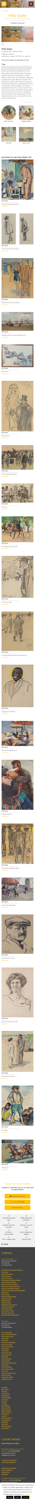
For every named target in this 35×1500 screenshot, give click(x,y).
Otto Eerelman (5, 1276)
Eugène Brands (6, 1398)
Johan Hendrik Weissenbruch (10, 1315)
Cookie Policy (5, 1472)
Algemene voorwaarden (8, 1468)
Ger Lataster (5, 1414)
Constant (4, 1402)
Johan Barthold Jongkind (8, 1282)
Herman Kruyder (6, 1353)
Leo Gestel (4, 1340)
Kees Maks (4, 1357)
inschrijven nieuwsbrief (9, 1460)
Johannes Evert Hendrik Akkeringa (12, 1270)
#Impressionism (7, 71)
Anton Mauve (5, 1294)
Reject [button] (17, 1497)
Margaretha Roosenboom (9, 1305)
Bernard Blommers (7, 1274)
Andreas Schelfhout (7, 1307)
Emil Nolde (4, 1422)
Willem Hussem (6, 1412)
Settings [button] (9, 1497)
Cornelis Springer (6, 1309)
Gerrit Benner (5, 1393)
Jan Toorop (4, 1371)
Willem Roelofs (6, 1303)
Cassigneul (4, 1400)
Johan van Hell (5, 1408)
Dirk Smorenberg (6, 1367)
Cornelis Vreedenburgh (8, 1373)
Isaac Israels (5, 1348)
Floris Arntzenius (6, 1332)
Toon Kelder (5, 1351)
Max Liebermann (6, 1355)
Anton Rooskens (6, 1426)
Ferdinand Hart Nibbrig (8, 1342)
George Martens (6, 1359)
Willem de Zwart (6, 1379)
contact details (18, 1208)
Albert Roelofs (5, 1301)
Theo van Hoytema (7, 1346)
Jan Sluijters (5, 1365)
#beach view (25, 71)
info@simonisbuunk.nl (18, 1196)
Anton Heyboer (6, 1410)
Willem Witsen (6, 1375)
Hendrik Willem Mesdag (8, 1296)
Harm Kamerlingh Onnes (9, 1363)
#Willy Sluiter (6, 67)
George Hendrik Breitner (9, 1334)
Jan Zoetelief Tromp (7, 1311)
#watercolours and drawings (22, 67)
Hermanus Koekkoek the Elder (10, 1286)
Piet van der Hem (6, 1344)
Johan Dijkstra (5, 1406)
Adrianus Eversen (6, 1278)
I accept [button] (25, 1497)
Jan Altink (4, 1387)
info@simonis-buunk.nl (8, 1455)
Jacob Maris (5, 1292)
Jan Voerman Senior (7, 1369)
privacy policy (26, 1494)
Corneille (4, 1404)
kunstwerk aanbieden (9, 1462)
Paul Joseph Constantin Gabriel (11, 1280)
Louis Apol (4, 1272)
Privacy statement (7, 1470)
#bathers (16, 71)
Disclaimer (4, 1474)
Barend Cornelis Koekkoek (9, 1284)
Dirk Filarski (5, 1338)
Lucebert (4, 1416)
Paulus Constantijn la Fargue (10, 1288)
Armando (4, 1391)
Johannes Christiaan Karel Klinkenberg (13, 1290)
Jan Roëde (4, 1424)
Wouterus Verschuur (7, 1313)
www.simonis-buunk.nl (8, 1453)
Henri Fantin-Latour (7, 1336)
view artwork (5, 206)
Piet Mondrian (5, 1361)
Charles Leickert (6, 1298)
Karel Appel (5, 1389)
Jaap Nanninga (5, 1420)
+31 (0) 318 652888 (18, 1202)
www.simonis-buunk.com (9, 1482)
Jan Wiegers (5, 1428)
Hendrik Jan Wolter (7, 1377)
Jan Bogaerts (5, 1395)
